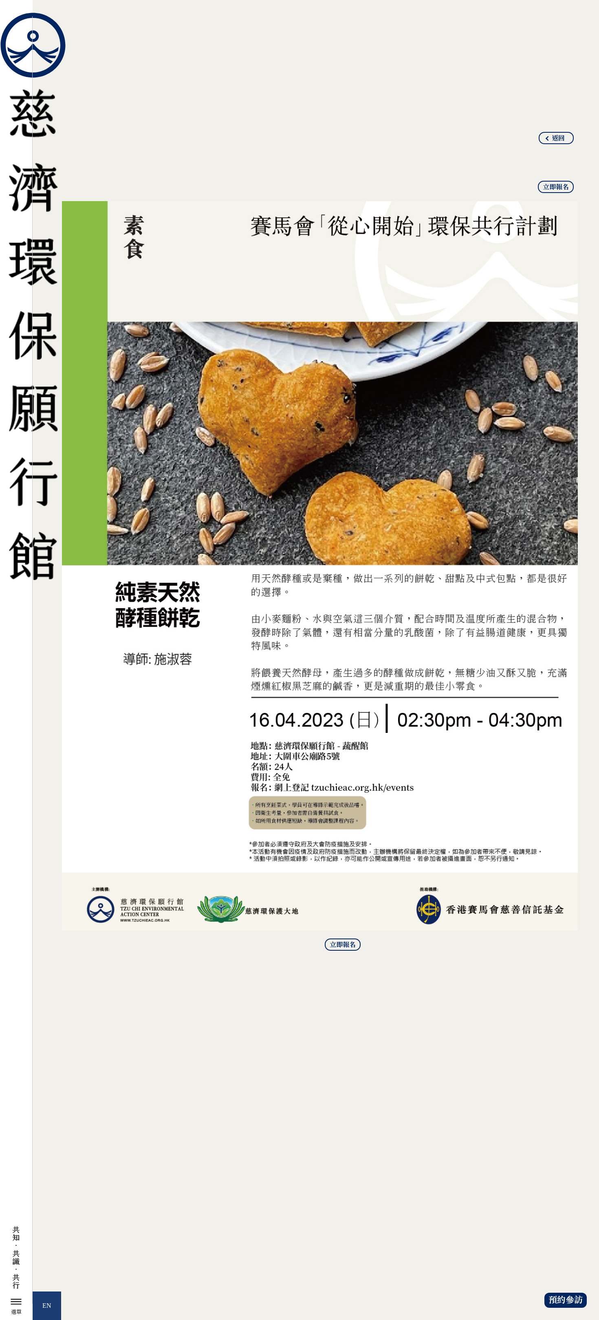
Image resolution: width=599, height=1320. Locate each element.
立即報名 (556, 187)
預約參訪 (565, 1300)
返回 (558, 138)
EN (46, 1305)
